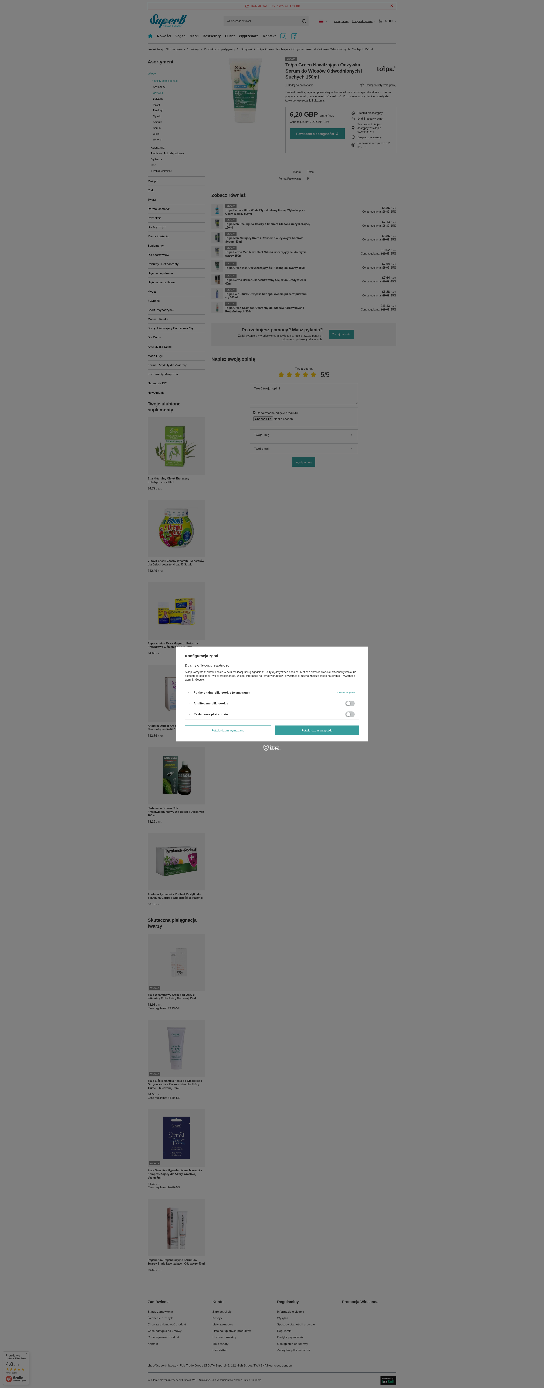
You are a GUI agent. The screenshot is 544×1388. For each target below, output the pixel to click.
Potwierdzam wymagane (227, 730)
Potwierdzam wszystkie (317, 730)
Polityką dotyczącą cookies (282, 672)
